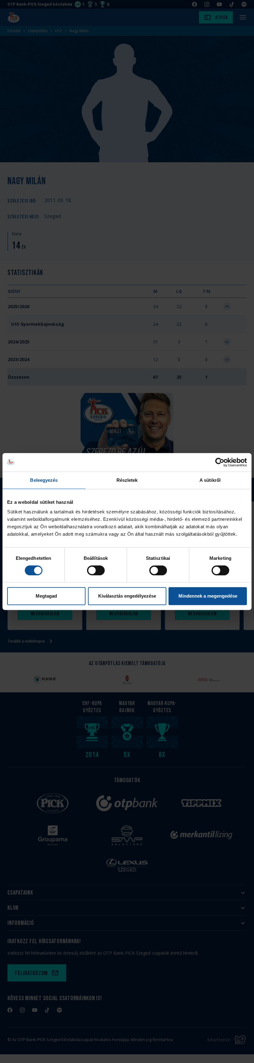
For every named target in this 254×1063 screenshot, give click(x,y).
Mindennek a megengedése (207, 596)
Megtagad (46, 596)
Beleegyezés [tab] (44, 480)
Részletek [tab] (127, 480)
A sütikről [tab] (210, 480)
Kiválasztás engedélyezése (127, 596)
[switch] (96, 570)
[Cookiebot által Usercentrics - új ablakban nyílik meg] (220, 462)
